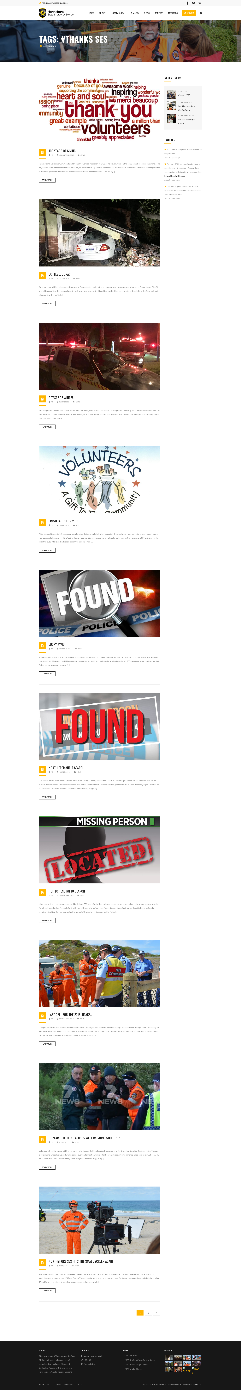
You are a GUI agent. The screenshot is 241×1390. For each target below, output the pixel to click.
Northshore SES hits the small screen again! (81, 1261)
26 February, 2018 (66, 895)
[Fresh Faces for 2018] (99, 479)
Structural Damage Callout (137, 1364)
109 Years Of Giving (62, 150)
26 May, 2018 (64, 402)
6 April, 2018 (64, 525)
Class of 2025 (184, 95)
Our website (89, 1364)
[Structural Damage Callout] (171, 118)
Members (68, 1384)
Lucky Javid (57, 644)
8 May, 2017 (63, 1266)
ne (52, 155)
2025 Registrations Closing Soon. (140, 1360)
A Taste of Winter (61, 397)
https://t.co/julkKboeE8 (174, 176)
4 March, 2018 (65, 772)
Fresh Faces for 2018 (63, 520)
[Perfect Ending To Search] (99, 849)
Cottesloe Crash (61, 274)
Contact (80, 1384)
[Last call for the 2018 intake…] (99, 973)
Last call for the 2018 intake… (70, 1014)
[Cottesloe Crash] (99, 232)
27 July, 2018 (64, 278)
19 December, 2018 (66, 155)
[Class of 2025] (171, 94)
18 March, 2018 (65, 649)
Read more (47, 180)
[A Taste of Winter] (99, 356)
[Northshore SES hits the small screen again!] (99, 1220)
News (82, 155)
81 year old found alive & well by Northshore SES (84, 1137)
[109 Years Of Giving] (99, 109)
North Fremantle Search (66, 767)
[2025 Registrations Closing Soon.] (171, 105)
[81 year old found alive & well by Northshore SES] (99, 1096)
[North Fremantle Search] (99, 726)
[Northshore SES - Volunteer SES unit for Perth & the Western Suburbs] (56, 13)
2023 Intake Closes (133, 1369)
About (50, 1384)
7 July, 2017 (64, 1142)
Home (41, 1384)
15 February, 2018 (66, 1019)
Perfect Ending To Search (67, 891)
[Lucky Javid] (99, 603)
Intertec (197, 1384)
